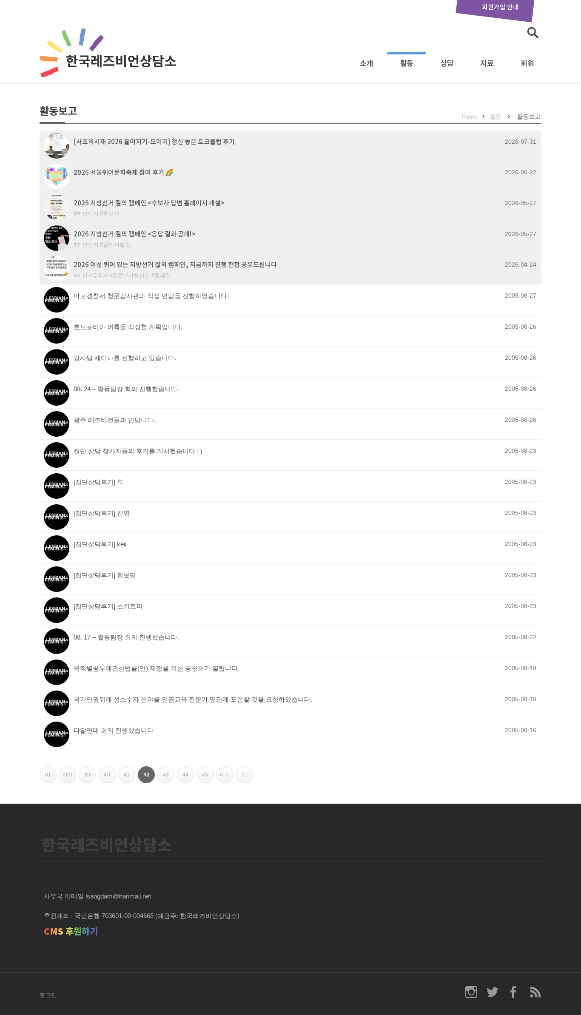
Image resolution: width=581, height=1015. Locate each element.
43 (168, 777)
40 (109, 777)
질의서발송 (117, 245)
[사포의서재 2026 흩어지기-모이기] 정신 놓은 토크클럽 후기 (154, 142)
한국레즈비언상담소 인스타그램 (471, 992)
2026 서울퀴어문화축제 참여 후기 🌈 (124, 172)
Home (469, 116)
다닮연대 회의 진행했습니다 (114, 730)
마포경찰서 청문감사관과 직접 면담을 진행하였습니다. (151, 295)
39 (90, 777)
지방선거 (88, 213)
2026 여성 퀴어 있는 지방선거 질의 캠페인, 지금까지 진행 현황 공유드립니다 (175, 265)
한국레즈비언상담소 (110, 61)
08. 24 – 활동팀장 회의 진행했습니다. (126, 388)
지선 (82, 275)
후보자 (111, 213)
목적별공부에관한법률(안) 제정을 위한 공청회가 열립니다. (156, 668)
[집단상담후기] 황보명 (105, 575)
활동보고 (529, 116)
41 (129, 777)
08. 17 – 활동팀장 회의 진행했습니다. (126, 637)
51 (247, 777)
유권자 (100, 275)
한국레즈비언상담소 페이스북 (513, 992)
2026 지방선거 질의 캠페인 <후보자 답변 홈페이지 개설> (149, 203)
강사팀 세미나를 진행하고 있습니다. (125, 357)
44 (188, 777)
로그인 (48, 995)
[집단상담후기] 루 (98, 482)
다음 (227, 777)
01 (51, 777)
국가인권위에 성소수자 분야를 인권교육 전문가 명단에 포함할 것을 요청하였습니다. (193, 699)
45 (208, 777)
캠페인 (162, 275)
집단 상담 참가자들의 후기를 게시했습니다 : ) (138, 451)
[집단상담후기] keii (100, 544)
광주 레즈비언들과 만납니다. (114, 420)
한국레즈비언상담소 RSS (535, 992)
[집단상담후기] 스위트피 (108, 606)
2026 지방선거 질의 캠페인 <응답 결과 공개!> (134, 234)
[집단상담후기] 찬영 (102, 513)
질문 (118, 275)
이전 (69, 777)
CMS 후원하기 (71, 931)
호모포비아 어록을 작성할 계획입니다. (128, 326)
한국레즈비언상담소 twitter (492, 992)
